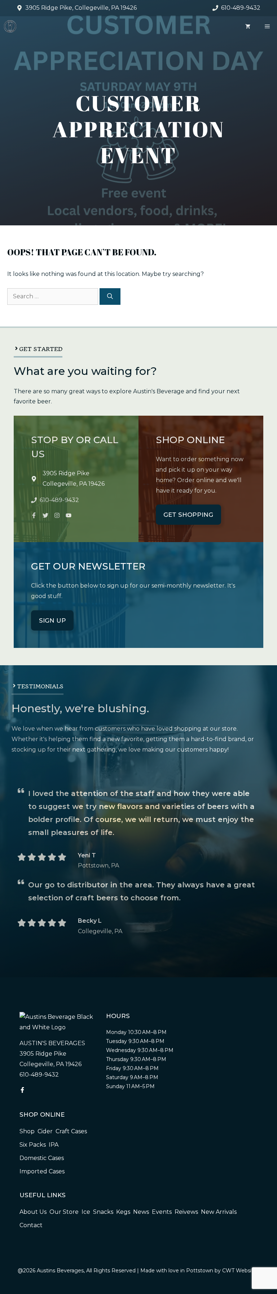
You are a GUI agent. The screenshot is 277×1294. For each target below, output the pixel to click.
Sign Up (52, 620)
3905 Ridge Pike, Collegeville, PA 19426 (81, 7)
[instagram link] (34, 515)
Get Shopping (188, 514)
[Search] (110, 296)
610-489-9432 (240, 7)
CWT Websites (240, 1270)
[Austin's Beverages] (10, 26)
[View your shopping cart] (248, 26)
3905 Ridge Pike (66, 473)
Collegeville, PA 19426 (74, 483)
